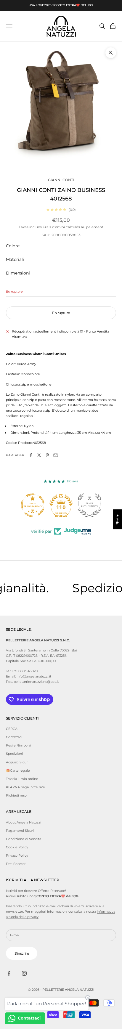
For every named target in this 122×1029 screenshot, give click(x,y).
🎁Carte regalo (18, 770)
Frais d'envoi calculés (61, 227)
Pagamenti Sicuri (20, 831)
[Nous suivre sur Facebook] (9, 973)
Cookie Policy (17, 847)
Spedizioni (14, 754)
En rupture (61, 313)
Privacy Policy (17, 855)
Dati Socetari (16, 864)
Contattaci (14, 737)
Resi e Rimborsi (18, 745)
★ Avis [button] (117, 519)
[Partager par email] (55, 455)
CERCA (11, 729)
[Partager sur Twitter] (39, 455)
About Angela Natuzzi (23, 822)
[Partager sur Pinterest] (47, 455)
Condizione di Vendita (23, 839)
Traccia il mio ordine (22, 779)
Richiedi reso (16, 795)
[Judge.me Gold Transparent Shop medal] (32, 505)
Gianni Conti (61, 180)
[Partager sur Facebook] (30, 455)
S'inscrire (22, 953)
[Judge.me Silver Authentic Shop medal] (89, 505)
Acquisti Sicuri (17, 762)
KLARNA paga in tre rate (25, 787)
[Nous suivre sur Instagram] (24, 973)
